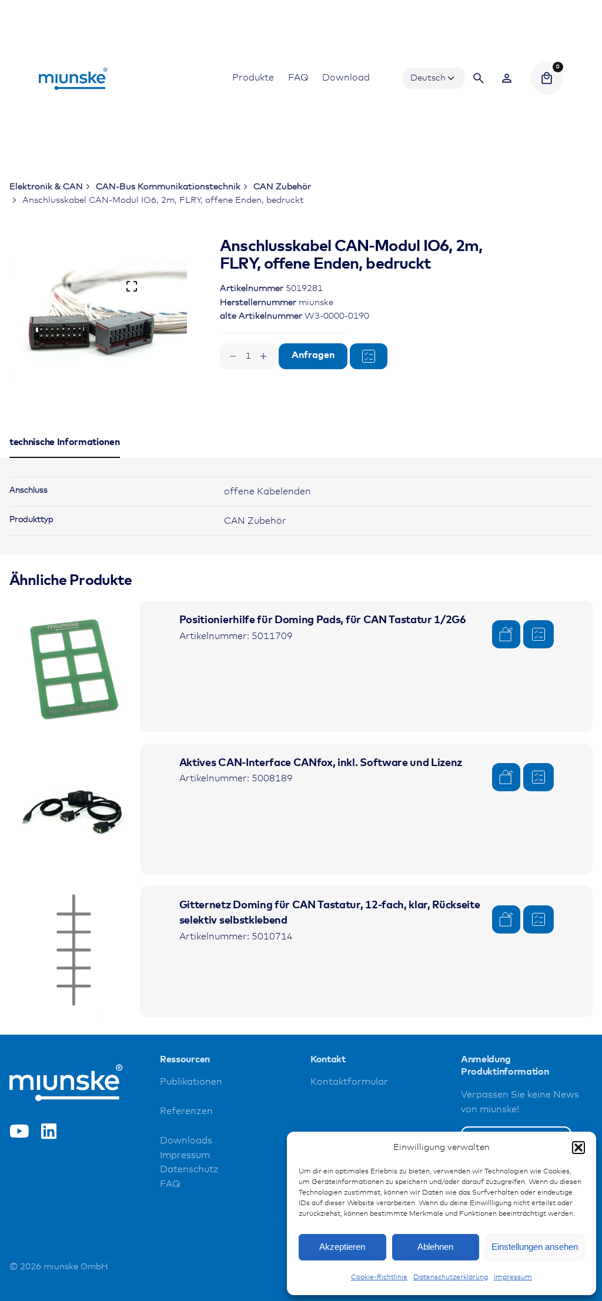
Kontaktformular (349, 1082)
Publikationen (191, 1082)
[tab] (64, 457)
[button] (578, 1147)
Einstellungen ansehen (534, 1247)
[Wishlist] (507, 78)
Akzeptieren (342, 1247)
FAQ (170, 1184)
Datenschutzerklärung (450, 1277)
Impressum (513, 1277)
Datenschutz (189, 1169)
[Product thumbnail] (74, 666)
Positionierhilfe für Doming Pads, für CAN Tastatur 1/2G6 (322, 620)
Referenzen (186, 1111)
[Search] (478, 78)
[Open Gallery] (131, 286)
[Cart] (546, 78)
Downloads (186, 1140)
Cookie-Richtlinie (379, 1277)
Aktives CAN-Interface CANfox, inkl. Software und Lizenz (320, 763)
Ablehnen (435, 1247)
